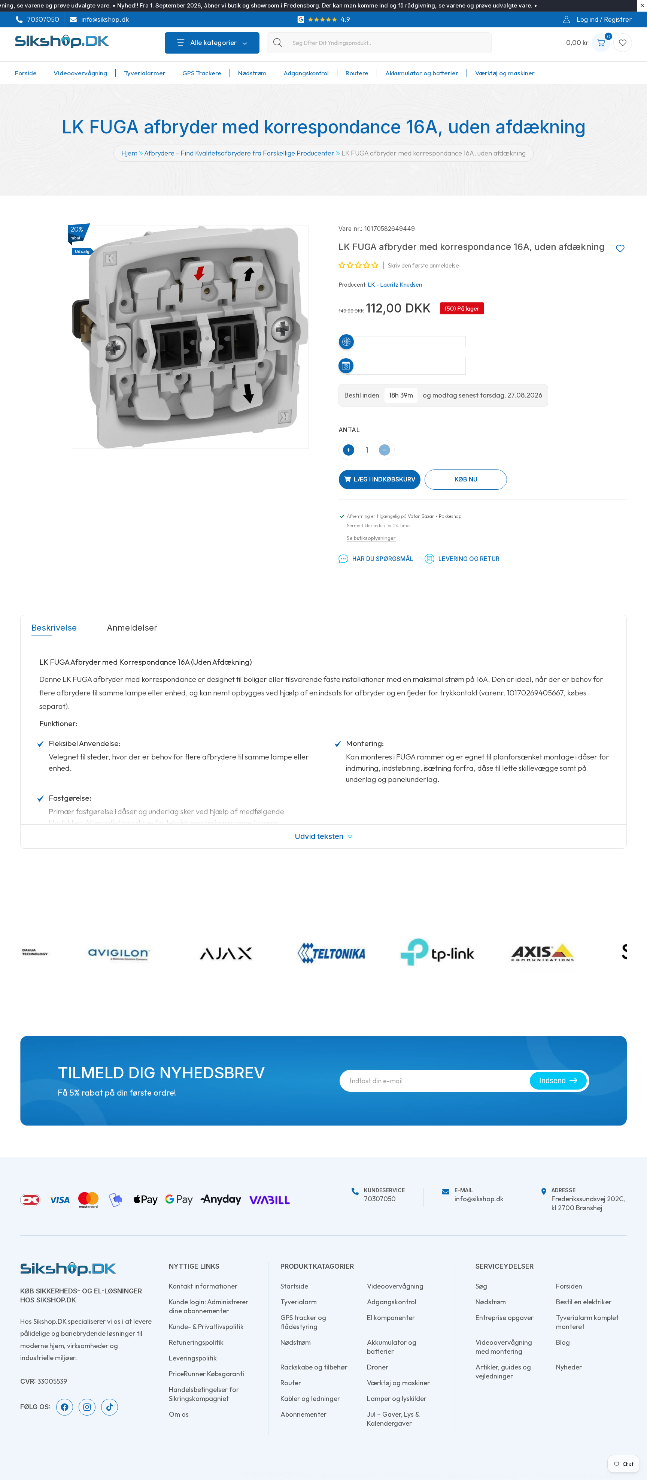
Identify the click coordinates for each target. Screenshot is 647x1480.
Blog (563, 1342)
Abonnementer (303, 1414)
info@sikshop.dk (105, 19)
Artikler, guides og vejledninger (503, 1372)
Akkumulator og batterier (391, 1347)
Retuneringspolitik (196, 1342)
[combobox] (379, 43)
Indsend (552, 1080)
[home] (68, 1268)
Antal (349, 430)
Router (290, 1383)
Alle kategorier (213, 42)
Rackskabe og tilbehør (313, 1367)
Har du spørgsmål (382, 558)
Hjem (129, 153)
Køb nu (466, 479)
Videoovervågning (395, 1286)
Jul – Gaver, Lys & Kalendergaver (393, 1419)
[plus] (348, 450)
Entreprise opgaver (505, 1318)
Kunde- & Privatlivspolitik (206, 1327)
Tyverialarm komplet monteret (587, 1322)
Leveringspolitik (193, 1358)
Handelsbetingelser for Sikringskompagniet (204, 1394)
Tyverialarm (298, 1302)
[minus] (384, 450)
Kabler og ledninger (310, 1399)
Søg (481, 1286)
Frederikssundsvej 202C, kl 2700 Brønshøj (588, 1200)
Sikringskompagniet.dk (481, 1474)
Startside (294, 1286)
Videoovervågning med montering (504, 1347)
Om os (179, 1414)
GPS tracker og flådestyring (303, 1322)
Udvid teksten (319, 836)
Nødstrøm (295, 1342)
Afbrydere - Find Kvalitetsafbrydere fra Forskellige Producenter (239, 153)
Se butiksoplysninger (371, 538)
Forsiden (569, 1286)
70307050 (43, 19)
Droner (377, 1367)
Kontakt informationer (203, 1286)
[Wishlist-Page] (622, 42)
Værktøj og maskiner (398, 1383)
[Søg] (277, 42)
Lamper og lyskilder (396, 1399)
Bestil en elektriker (583, 1302)
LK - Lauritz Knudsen (395, 284)
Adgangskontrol (391, 1302)
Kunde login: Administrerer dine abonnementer (208, 1307)
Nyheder (569, 1367)
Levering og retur (468, 558)
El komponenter (391, 1318)
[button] (358, 265)
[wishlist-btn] (620, 249)
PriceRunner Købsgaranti (206, 1374)
